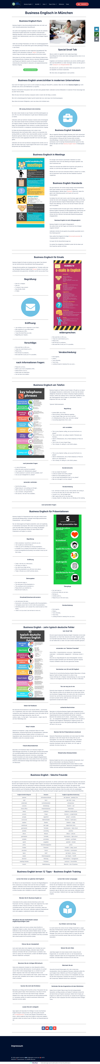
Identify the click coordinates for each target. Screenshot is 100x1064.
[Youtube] (47, 1028)
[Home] (96, 39)
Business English (28, 4)
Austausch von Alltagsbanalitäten (61, 64)
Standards (69, 191)
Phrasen (35, 269)
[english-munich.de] (16, 4)
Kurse (44, 4)
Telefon (34, 52)
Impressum (17, 1046)
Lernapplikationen (19, 1014)
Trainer (67, 4)
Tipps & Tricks (52, 4)
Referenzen (61, 4)
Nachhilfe (37, 4)
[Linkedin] (51, 1028)
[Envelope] (96, 29)
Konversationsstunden (74, 236)
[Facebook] (43, 1028)
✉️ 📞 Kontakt (82, 4)
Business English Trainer (70, 143)
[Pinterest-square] (54, 1028)
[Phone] (96, 34)
